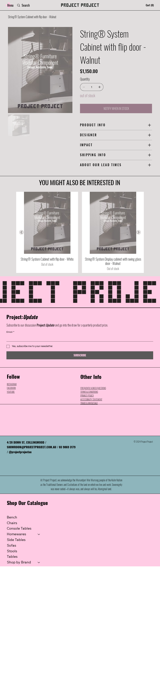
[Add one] (99, 87)
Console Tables (19, 528)
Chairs (12, 523)
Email (10, 332)
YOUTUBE (11, 391)
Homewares (16, 534)
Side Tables (16, 539)
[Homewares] (39, 534)
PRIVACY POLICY (87, 395)
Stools (12, 551)
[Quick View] (47, 223)
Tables (12, 556)
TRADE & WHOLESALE (89, 403)
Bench (12, 517)
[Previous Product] (21, 232)
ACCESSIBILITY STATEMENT (91, 399)
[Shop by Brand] (39, 562)
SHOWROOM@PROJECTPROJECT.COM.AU (31, 447)
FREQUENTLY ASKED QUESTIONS (93, 388)
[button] (10, 5)
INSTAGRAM (12, 384)
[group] (80, 232)
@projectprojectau (20, 452)
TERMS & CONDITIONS (89, 391)
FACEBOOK (11, 387)
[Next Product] (138, 232)
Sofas (11, 545)
